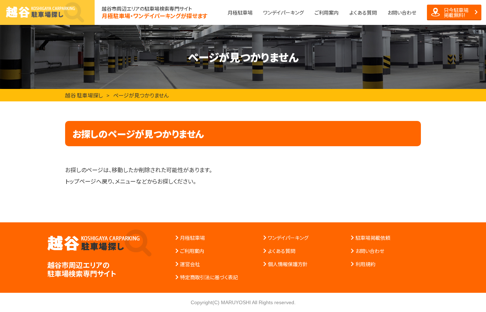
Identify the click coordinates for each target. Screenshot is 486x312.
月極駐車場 (240, 12)
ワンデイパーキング (283, 12)
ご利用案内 (327, 12)
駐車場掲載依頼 (372, 237)
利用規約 (365, 264)
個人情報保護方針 (288, 264)
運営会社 (190, 264)
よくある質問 (363, 12)
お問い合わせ (401, 12)
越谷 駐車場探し (84, 95)
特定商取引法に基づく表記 (209, 277)
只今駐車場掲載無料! (456, 12)
